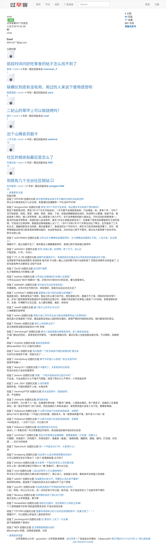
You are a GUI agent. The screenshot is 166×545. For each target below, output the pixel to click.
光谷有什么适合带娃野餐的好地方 (55, 454)
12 (8, 142)
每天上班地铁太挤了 (45, 323)
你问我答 (11, 185)
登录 (147, 4)
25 (8, 189)
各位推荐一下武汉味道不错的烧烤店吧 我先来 (56, 350)
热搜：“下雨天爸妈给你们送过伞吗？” (54, 375)
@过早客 (71, 538)
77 (126, 19)
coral (15, 69)
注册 (157, 4)
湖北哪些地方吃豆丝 (47, 427)
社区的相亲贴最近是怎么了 (30, 157)
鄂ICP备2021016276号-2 (124, 538)
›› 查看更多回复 (15, 535)
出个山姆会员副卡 (22, 133)
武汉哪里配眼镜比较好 (43, 527)
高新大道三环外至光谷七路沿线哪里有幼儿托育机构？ (60, 315)
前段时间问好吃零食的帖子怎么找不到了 (42, 63)
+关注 (10, 20)
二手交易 (11, 139)
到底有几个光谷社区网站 (29, 180)
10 (8, 165)
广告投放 (68, 4)
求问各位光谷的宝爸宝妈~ (50, 284)
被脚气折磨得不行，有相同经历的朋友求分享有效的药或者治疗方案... (72, 257)
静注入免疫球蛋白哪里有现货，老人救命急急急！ (66, 331)
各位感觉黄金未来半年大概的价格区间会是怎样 (60, 198)
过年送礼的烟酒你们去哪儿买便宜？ (53, 276)
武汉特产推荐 (40, 268)
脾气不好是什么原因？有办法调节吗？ (59, 359)
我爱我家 (11, 92)
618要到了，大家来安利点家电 (53, 367)
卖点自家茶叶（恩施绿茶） (55, 391)
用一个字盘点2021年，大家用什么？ (57, 446)
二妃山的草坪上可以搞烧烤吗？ (34, 110)
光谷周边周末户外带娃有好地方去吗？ (54, 486)
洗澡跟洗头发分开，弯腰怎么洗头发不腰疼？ (57, 478)
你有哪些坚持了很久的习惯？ (50, 494)
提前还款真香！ (44, 342)
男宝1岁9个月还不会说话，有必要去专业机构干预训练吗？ (70, 207)
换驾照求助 (42, 399)
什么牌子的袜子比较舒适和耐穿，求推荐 (57, 410)
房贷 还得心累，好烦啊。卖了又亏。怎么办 (59, 249)
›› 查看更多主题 (15, 192)
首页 (38, 4)
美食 (9, 69)
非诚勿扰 (11, 162)
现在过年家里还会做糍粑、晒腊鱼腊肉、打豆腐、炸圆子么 (68, 435)
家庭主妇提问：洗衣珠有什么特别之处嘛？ (60, 503)
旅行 (9, 115)
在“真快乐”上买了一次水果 (54, 519)
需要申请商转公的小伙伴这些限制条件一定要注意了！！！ (65, 511)
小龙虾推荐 (43, 383)
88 (126, 16)
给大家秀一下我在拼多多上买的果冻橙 (54, 462)
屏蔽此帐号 (130, 26)
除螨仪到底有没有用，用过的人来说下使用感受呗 (49, 87)
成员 (57, 4)
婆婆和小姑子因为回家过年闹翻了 (56, 292)
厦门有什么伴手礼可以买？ (47, 307)
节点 (47, 4)
